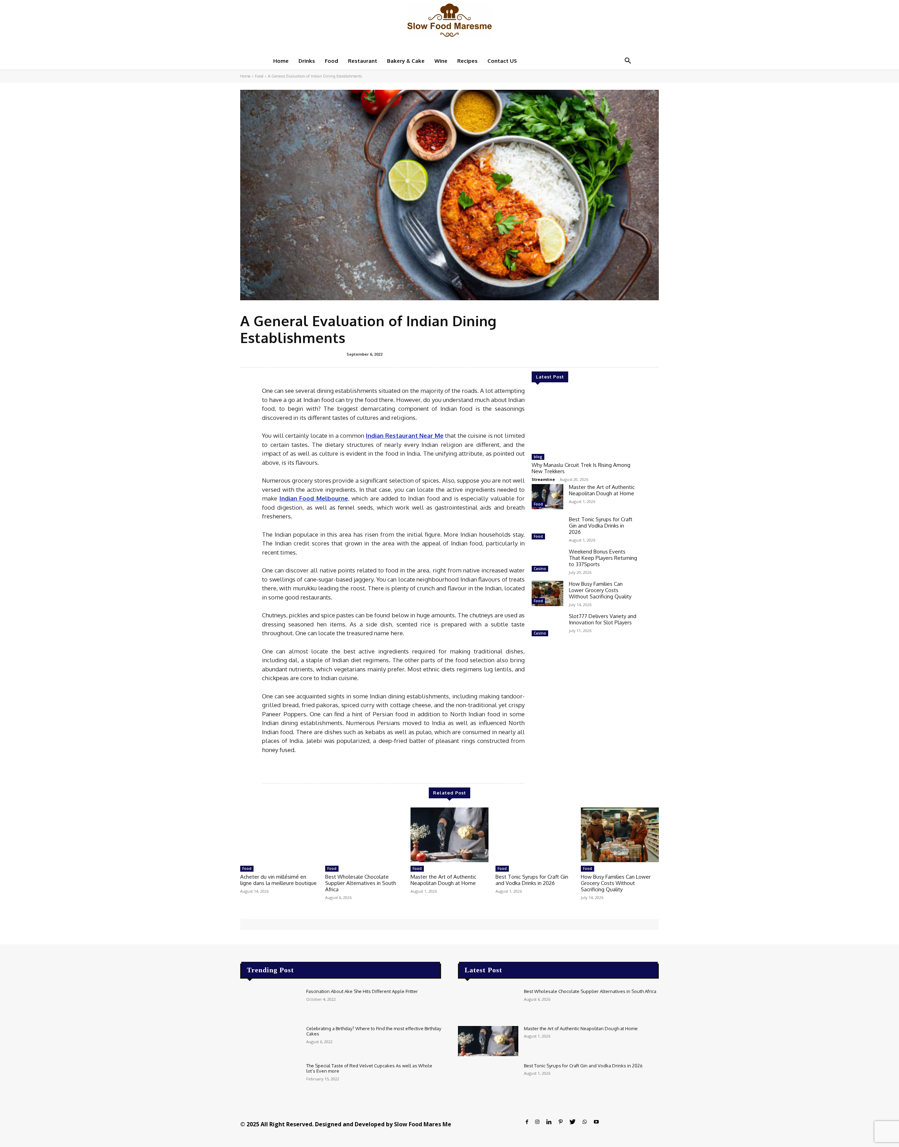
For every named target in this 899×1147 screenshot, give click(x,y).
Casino (540, 568)
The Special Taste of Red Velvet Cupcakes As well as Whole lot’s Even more (369, 1068)
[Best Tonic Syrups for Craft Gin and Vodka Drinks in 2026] (547, 529)
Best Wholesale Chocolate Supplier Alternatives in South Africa (360, 883)
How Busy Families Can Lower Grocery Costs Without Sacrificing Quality (600, 590)
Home (245, 76)
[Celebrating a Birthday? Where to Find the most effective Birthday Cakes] (270, 1041)
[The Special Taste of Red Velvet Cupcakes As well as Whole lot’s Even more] (270, 1078)
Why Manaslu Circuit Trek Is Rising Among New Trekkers (581, 468)
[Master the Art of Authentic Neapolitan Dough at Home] (547, 496)
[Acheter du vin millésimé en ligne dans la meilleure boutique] (279, 834)
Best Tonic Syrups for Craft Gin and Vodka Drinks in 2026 (600, 525)
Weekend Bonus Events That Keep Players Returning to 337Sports (603, 558)
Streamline (543, 479)
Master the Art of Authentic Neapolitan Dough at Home (602, 490)
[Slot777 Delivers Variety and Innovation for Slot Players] (547, 625)
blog (538, 456)
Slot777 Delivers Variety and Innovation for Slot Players (602, 619)
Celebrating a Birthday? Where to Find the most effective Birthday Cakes (373, 1031)
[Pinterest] (560, 1122)
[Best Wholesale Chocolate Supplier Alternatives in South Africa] (364, 834)
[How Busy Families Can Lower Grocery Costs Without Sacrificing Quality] (547, 593)
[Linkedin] (549, 1122)
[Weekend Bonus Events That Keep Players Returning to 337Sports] (547, 561)
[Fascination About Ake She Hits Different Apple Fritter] (270, 1004)
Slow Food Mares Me (422, 1124)
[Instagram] (537, 1122)
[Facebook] (527, 1122)
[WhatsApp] (584, 1122)
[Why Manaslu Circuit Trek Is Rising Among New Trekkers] (584, 420)
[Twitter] (572, 1122)
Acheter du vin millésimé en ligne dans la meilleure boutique (278, 879)
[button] (627, 61)
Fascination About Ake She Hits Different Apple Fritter (362, 991)
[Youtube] (596, 1122)
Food (259, 76)
